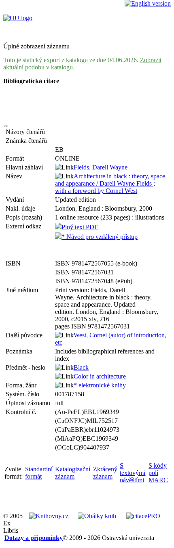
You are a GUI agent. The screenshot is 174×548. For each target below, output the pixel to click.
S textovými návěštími (132, 472)
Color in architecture (100, 376)
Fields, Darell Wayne (101, 167)
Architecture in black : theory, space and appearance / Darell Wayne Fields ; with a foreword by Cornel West (110, 183)
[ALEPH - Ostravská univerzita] (17, 18)
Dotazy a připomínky (33, 537)
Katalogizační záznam (72, 473)
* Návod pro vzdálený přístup (100, 236)
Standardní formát (39, 473)
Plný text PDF (80, 227)
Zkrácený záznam (105, 473)
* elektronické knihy (100, 385)
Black (81, 367)
